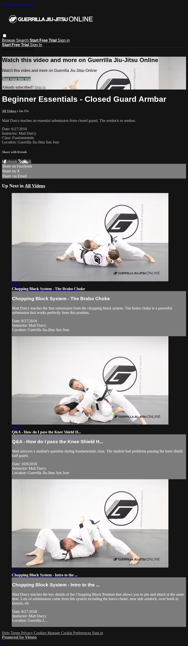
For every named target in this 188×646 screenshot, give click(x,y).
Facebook (10, 161)
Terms (16, 633)
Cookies (40, 633)
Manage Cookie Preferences (69, 633)
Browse (9, 40)
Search (23, 40)
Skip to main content (18, 4)
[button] (4, 35)
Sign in (64, 40)
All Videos (9, 111)
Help (6, 633)
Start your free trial (16, 79)
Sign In (36, 45)
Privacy (27, 633)
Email (26, 161)
